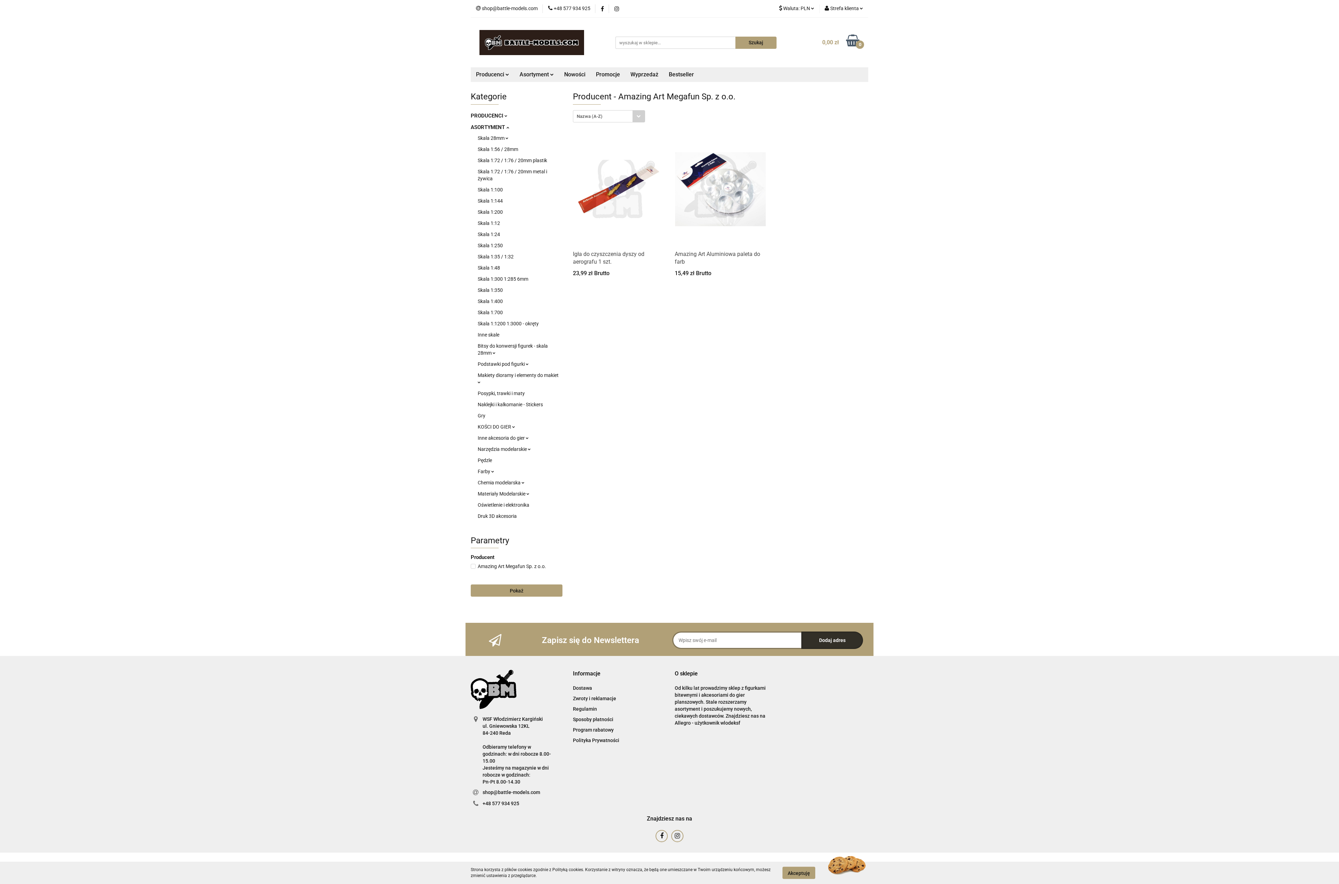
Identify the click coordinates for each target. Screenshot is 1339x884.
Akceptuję (799, 873)
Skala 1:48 (489, 268)
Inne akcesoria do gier (502, 438)
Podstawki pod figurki (502, 364)
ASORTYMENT (488, 127)
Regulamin (585, 709)
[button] (586, 674)
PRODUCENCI (488, 116)
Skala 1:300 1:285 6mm (503, 279)
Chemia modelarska (500, 482)
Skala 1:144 (490, 201)
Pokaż (516, 591)
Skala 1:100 (490, 189)
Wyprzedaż (644, 74)
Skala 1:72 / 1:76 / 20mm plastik (512, 160)
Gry (481, 415)
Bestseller (681, 74)
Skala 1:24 (489, 234)
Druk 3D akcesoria (497, 516)
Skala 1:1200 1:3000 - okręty (508, 323)
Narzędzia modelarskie (503, 449)
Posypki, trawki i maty (501, 393)
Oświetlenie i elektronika (503, 505)
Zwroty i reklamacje (594, 698)
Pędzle (485, 460)
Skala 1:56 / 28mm (498, 149)
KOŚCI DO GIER (495, 427)
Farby (484, 471)
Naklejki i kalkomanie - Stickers (510, 404)
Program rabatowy (593, 730)
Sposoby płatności (593, 719)
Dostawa (582, 688)
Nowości (574, 74)
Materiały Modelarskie (502, 494)
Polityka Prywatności (596, 740)
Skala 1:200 (490, 212)
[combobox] (609, 116)
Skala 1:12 (489, 223)
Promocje (608, 74)
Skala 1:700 (490, 312)
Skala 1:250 (490, 245)
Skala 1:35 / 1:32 (496, 256)
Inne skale (488, 335)
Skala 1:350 (490, 290)
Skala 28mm (492, 138)
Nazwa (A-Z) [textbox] (590, 116)
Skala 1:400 (490, 301)
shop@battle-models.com (511, 792)
